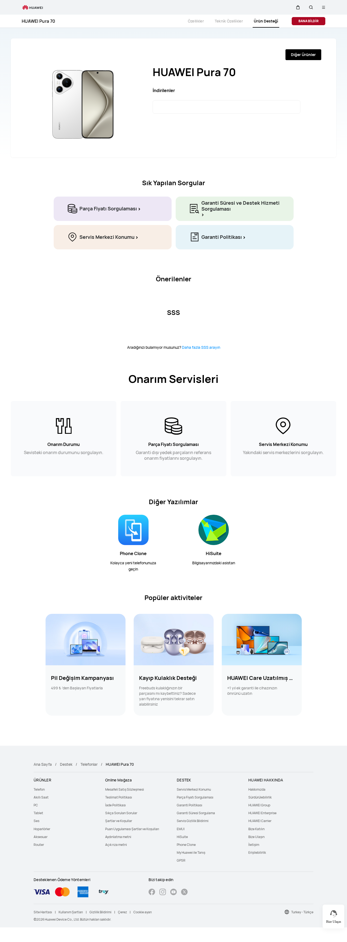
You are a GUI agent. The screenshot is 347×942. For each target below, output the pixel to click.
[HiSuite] (213, 530)
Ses (36, 821)
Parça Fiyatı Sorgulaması (195, 797)
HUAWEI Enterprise (262, 813)
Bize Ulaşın (256, 837)
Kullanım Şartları (71, 912)
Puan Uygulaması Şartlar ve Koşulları (132, 829)
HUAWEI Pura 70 (38, 21)
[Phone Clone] (133, 530)
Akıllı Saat (41, 797)
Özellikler (196, 21)
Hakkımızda (256, 789)
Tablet (38, 813)
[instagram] (162, 892)
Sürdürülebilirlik (260, 797)
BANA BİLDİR (308, 21)
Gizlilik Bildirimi (100, 912)
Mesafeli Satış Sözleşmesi (124, 789)
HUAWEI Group (259, 805)
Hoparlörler (42, 829)
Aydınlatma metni (118, 837)
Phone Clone (133, 553)
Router (39, 844)
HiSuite (213, 553)
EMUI (181, 829)
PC (36, 805)
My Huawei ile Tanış (191, 852)
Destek (66, 764)
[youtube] (173, 892)
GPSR (181, 860)
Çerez (122, 912)
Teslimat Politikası (118, 797)
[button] (298, 7)
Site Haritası (43, 912)
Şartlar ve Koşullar (118, 821)
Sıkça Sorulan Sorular (121, 813)
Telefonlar (89, 764)
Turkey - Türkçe (302, 912)
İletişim (253, 844)
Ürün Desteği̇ (266, 21)
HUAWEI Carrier (259, 821)
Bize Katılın (256, 829)
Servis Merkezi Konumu (194, 789)
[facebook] (152, 892)
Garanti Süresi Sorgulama (196, 813)
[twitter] (184, 892)
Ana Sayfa (43, 764)
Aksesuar (40, 837)
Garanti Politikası (189, 805)
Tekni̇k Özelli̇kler (229, 21)
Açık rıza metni (116, 844)
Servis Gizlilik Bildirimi (192, 821)
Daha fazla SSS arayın (201, 347)
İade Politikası (115, 805)
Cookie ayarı (142, 912)
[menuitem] (66, 789)
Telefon (39, 789)
